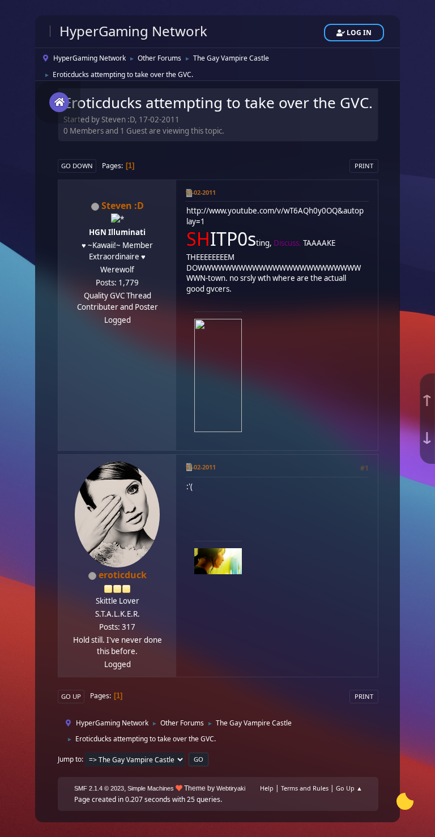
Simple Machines (150, 788)
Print (364, 165)
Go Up (71, 696)
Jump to (70, 759)
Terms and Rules (305, 788)
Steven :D (122, 205)
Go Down (77, 165)
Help (267, 788)
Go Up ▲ (349, 788)
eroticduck (123, 575)
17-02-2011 (200, 192)
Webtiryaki (230, 788)
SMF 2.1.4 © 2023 (99, 788)
